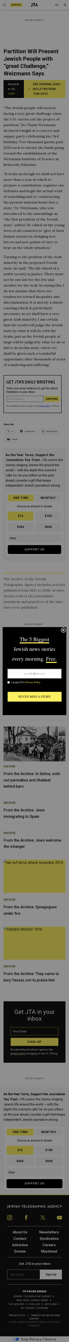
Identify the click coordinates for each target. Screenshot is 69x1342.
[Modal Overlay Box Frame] (34, 671)
